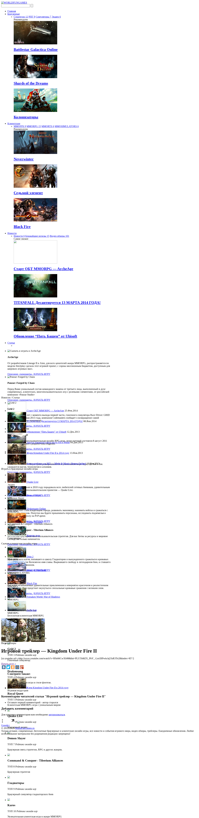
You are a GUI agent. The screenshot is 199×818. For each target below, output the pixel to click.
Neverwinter (24, 159)
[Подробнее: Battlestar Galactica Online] (35, 43)
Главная (11, 11)
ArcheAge (31, 610)
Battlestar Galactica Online (36, 49)
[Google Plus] (22, 667)
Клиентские (13, 123)
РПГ (32, 16)
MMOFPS (20, 126)
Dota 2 (29, 556)
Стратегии (21, 16)
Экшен (56, 16)
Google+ (5, 725)
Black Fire (22, 227)
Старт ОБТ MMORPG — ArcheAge (43, 269)
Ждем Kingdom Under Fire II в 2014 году (47, 453)
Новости (12, 233)
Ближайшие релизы (37, 236)
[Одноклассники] (13, 667)
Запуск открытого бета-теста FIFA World (48, 442)
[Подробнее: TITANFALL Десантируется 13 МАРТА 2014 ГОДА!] (35, 296)
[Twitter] (8, 667)
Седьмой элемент (28, 193)
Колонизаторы (26, 117)
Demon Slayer (33, 495)
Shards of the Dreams (31, 83)
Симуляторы (43, 16)
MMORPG (34, 126)
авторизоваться (57, 714)
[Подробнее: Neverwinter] (35, 153)
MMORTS (48, 126)
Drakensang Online (36, 508)
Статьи (11, 342)
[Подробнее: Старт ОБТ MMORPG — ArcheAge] (35, 262)
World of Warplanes (36, 570)
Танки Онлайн (34, 522)
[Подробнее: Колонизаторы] (35, 111)
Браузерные (13, 14)
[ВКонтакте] (4, 667)
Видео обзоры (59, 236)
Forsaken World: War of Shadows (43, 596)
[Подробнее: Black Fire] (35, 220)
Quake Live (32, 482)
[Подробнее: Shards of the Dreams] (35, 77)
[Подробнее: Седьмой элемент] (35, 187)
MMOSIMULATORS (67, 126)
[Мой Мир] (17, 667)
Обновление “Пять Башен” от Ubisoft (45, 336)
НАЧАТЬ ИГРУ (42, 374)
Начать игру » (8, 663)
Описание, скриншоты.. (20, 374)
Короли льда (33, 535)
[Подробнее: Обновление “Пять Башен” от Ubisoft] (35, 330)
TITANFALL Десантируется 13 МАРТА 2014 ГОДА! (57, 303)
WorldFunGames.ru (25, 728)
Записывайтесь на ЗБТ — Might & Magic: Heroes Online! (56, 463)
